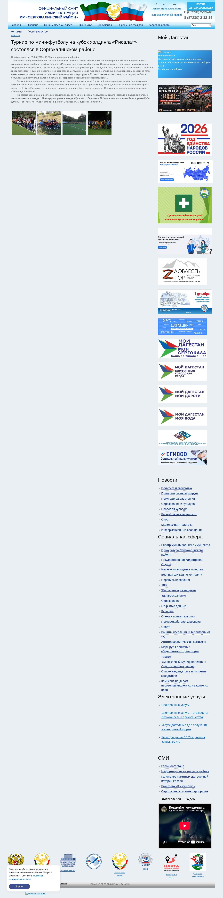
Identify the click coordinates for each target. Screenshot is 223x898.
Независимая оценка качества (182, 569)
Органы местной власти (58, 25)
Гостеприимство (38, 31)
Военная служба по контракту (181, 574)
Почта (164, 8)
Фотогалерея (171, 799)
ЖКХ (164, 585)
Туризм (166, 656)
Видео (190, 799)
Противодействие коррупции (181, 621)
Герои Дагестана (172, 766)
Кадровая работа (159, 25)
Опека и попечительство (178, 616)
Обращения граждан (130, 25)
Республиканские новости (179, 514)
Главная (155, 8)
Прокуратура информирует (179, 493)
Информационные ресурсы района (185, 771)
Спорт (165, 519)
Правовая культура (174, 509)
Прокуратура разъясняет (178, 498)
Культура (167, 611)
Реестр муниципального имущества (185, 545)
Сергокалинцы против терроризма (184, 791)
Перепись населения (175, 580)
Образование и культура (178, 503)
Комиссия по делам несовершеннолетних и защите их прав (184, 685)
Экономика (85, 25)
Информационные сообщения (181, 530)
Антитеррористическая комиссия (183, 641)
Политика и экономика (176, 488)
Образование (170, 600)
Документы (105, 25)
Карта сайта (174, 8)
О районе (32, 25)
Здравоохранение (173, 595)
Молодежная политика (176, 524)
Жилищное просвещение (178, 590)
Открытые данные (173, 606)
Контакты (16, 31)
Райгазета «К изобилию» (178, 786)
